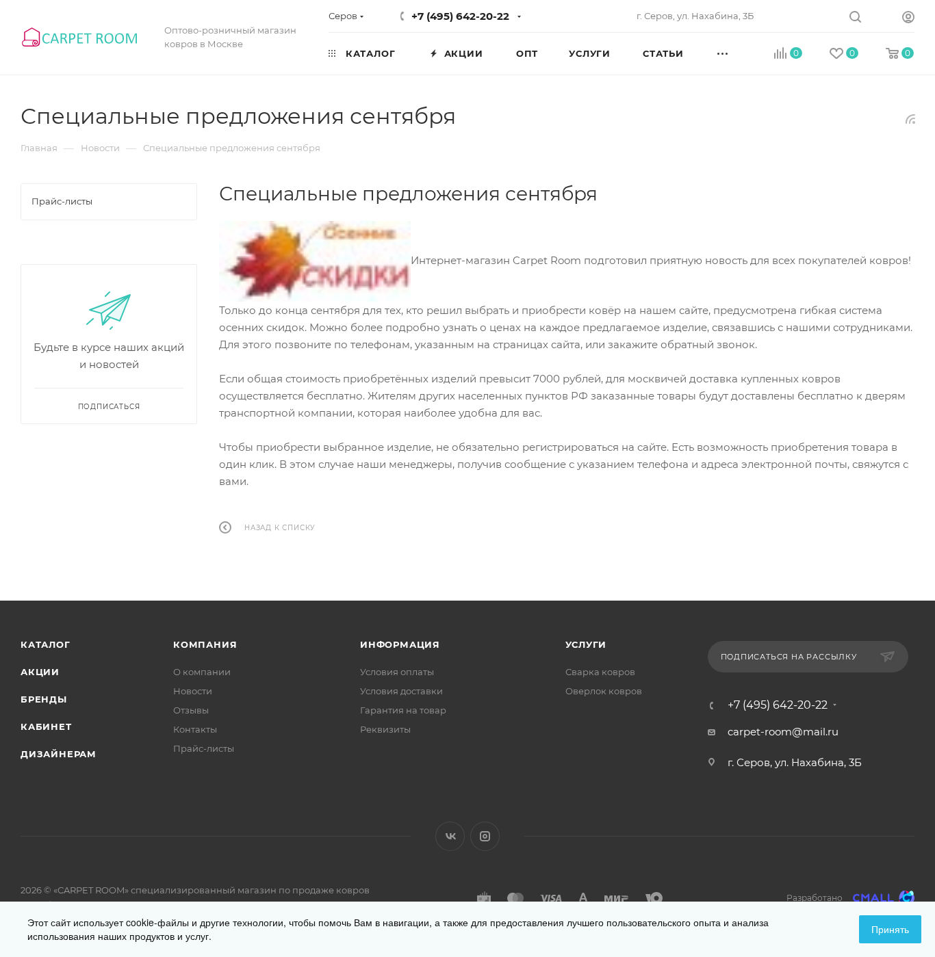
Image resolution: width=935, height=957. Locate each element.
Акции (40, 671)
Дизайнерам (59, 753)
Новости (192, 690)
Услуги (586, 644)
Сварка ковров (600, 671)
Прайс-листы (203, 748)
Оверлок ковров (603, 690)
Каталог (46, 644)
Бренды (44, 699)
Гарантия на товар (403, 710)
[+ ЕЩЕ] (738, 52)
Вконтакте (450, 836)
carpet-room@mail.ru (783, 731)
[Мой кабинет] (908, 18)
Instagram (485, 836)
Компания (205, 644)
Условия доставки (401, 690)
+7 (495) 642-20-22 (460, 16)
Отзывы (191, 710)
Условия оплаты (397, 671)
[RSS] (910, 118)
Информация (400, 644)
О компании (202, 671)
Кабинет (46, 726)
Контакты (195, 729)
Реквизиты (385, 729)
